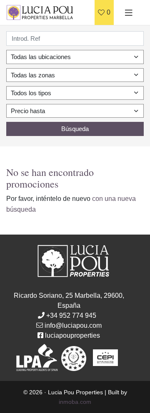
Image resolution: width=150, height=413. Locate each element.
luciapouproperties (72, 335)
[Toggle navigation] (128, 12)
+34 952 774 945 (71, 315)
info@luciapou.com (73, 325)
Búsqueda (75, 128)
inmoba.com (75, 401)
